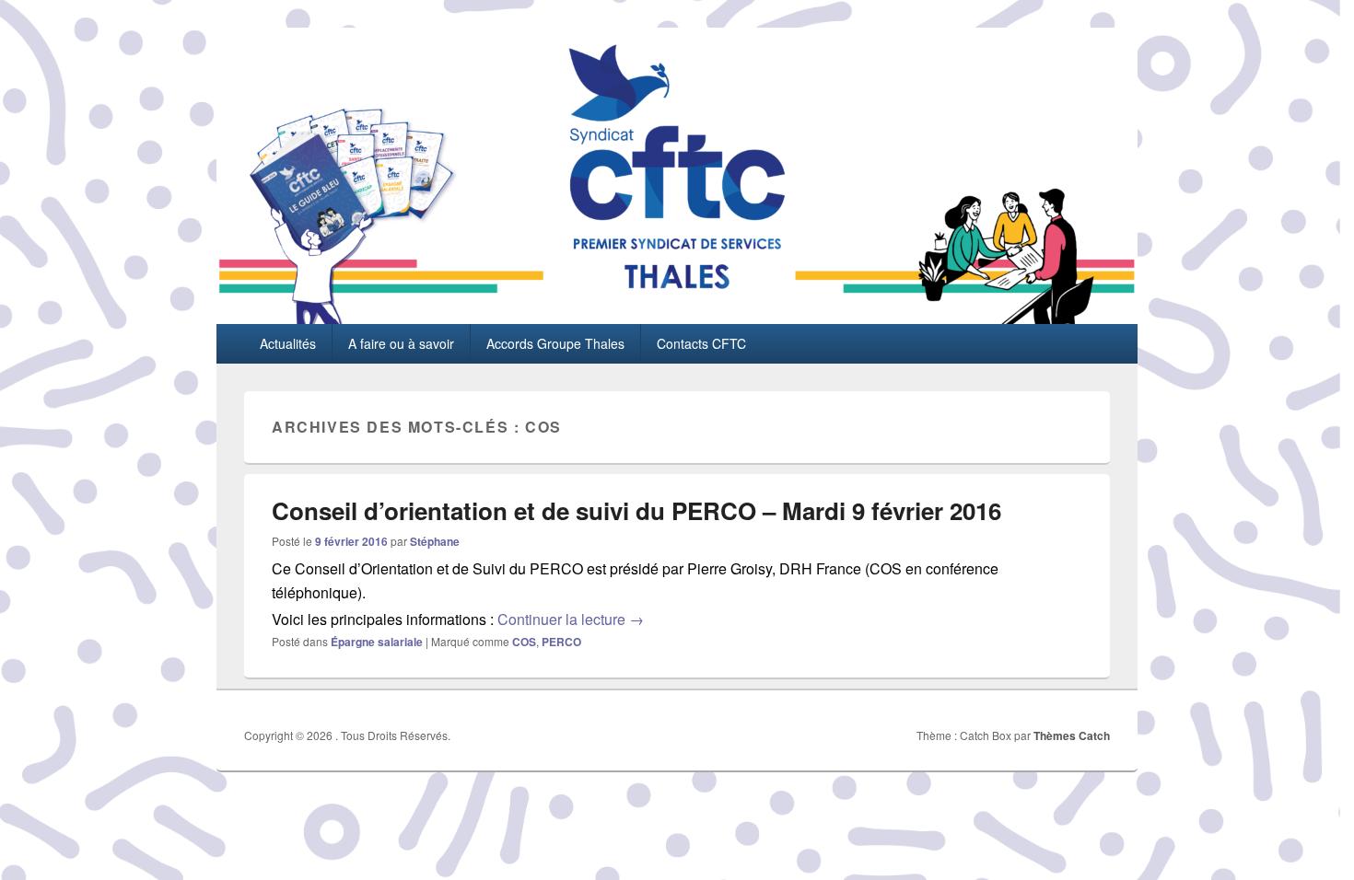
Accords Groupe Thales (555, 343)
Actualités (288, 343)
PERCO (561, 641)
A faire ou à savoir (401, 343)
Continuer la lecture (570, 619)
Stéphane (435, 541)
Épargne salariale (377, 641)
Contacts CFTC (701, 343)
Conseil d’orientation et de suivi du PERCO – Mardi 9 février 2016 (636, 510)
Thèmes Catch (1071, 735)
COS (524, 641)
